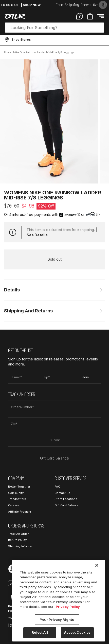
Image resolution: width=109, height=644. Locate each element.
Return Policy (17, 540)
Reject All (40, 632)
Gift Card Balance (54, 458)
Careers (13, 505)
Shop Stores (21, 39)
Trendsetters (17, 499)
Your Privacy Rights (57, 619)
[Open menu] (100, 16)
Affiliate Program (19, 511)
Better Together (19, 486)
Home (7, 52)
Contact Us (62, 493)
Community (16, 493)
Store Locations (66, 499)
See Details (37, 235)
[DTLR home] (15, 16)
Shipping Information (22, 546)
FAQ (57, 486)
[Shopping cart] (90, 16)
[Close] (96, 565)
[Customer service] (79, 15)
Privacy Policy (68, 607)
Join (85, 377)
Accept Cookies (77, 632)
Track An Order (18, 534)
